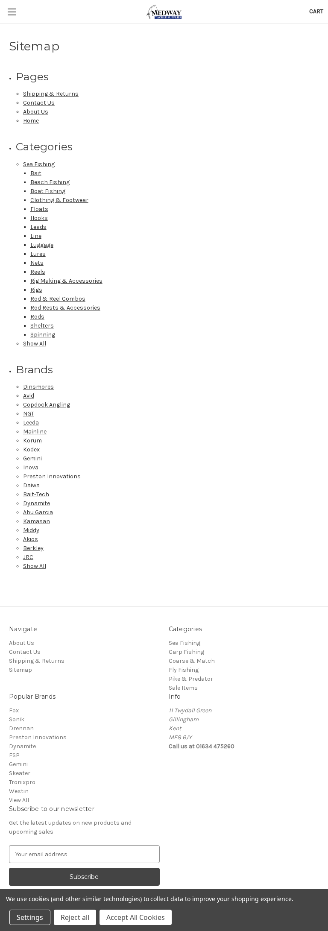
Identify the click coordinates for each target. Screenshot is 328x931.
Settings (30, 917)
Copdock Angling (46, 404)
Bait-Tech (36, 494)
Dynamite (36, 503)
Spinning (42, 334)
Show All (34, 343)
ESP (14, 755)
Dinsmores (38, 386)
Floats (39, 209)
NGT (28, 413)
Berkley (33, 548)
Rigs (36, 289)
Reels (37, 271)
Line (35, 236)
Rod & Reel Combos (57, 298)
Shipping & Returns (51, 93)
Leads (38, 227)
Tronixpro (22, 782)
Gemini (32, 458)
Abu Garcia (38, 512)
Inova (30, 467)
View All (19, 800)
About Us (35, 111)
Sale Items (183, 687)
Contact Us (39, 102)
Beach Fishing (50, 182)
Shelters (42, 325)
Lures (38, 254)
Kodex (31, 449)
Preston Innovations (52, 476)
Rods (37, 316)
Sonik (16, 719)
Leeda (31, 422)
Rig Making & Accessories (66, 280)
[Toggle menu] (11, 11)
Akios (30, 539)
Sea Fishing (39, 164)
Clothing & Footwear (59, 200)
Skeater (19, 773)
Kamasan (36, 521)
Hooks (39, 218)
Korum (32, 440)
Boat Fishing (47, 191)
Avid (28, 395)
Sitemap (20, 669)
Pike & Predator (191, 678)
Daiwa (31, 485)
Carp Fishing (186, 652)
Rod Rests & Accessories (65, 307)
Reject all (75, 917)
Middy (31, 530)
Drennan (21, 728)
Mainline (35, 431)
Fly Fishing (184, 669)
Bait (35, 173)
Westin (19, 791)
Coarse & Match (192, 661)
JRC (28, 557)
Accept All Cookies (135, 917)
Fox (14, 710)
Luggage (41, 245)
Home (31, 120)
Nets (37, 262)
